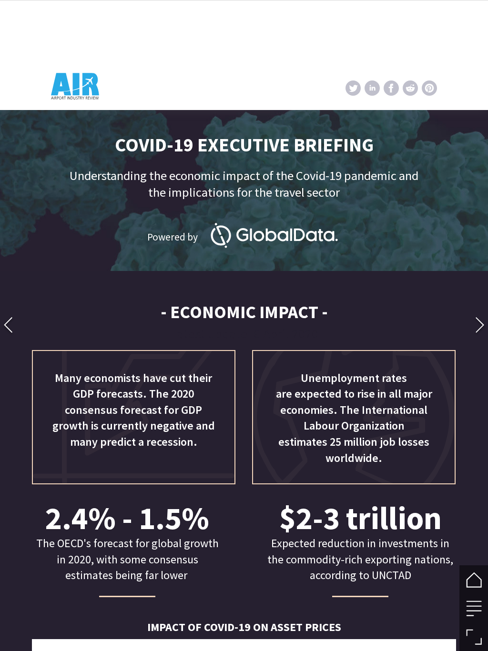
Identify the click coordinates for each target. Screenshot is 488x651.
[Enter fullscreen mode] (473, 636)
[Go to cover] (473, 579)
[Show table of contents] (473, 608)
